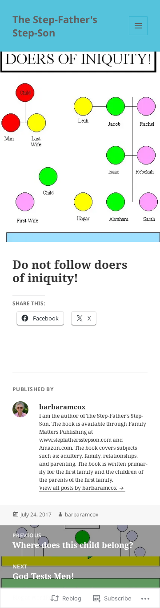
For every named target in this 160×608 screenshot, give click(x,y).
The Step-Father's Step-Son (54, 25)
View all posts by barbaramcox (78, 488)
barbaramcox (81, 514)
